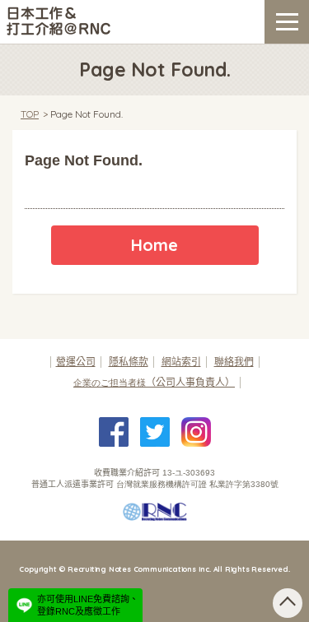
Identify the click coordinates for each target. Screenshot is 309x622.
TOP (30, 114)
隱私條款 (128, 362)
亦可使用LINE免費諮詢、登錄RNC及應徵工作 (87, 604)
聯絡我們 (234, 362)
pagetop (287, 603)
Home (154, 244)
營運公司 (76, 362)
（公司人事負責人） (154, 382)
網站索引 (181, 362)
